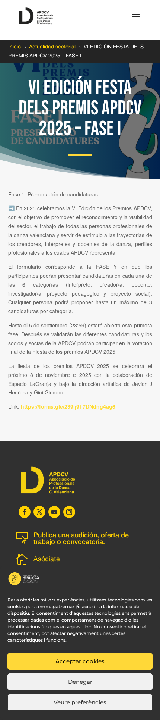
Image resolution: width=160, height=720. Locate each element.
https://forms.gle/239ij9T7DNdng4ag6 (68, 406)
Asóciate (46, 559)
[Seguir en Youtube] (54, 512)
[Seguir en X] (39, 512)
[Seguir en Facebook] (25, 512)
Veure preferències (80, 702)
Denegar (80, 681)
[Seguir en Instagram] (69, 512)
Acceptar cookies (80, 661)
